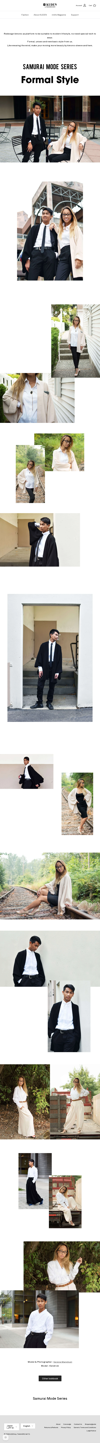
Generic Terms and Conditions (85, 1427)
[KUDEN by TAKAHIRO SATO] (50, 5)
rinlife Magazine (59, 14)
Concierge (67, 1424)
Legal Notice (91, 1431)
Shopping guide (90, 1424)
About (58, 1424)
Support (75, 14)
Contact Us (78, 1424)
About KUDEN (40, 14)
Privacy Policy (66, 1427)
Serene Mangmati (63, 1361)
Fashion (25, 14)
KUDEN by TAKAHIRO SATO (19, 1434)
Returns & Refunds (51, 1427)
